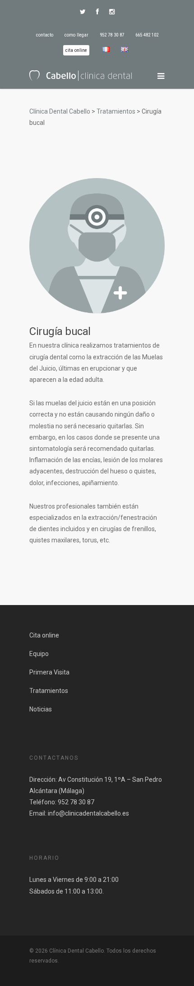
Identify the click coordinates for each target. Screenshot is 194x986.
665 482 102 (146, 35)
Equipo (39, 653)
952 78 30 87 (112, 35)
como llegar (76, 35)
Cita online (44, 635)
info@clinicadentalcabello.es (88, 813)
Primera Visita (49, 672)
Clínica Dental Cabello (59, 111)
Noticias (40, 709)
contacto (44, 35)
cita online (76, 50)
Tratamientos (116, 111)
